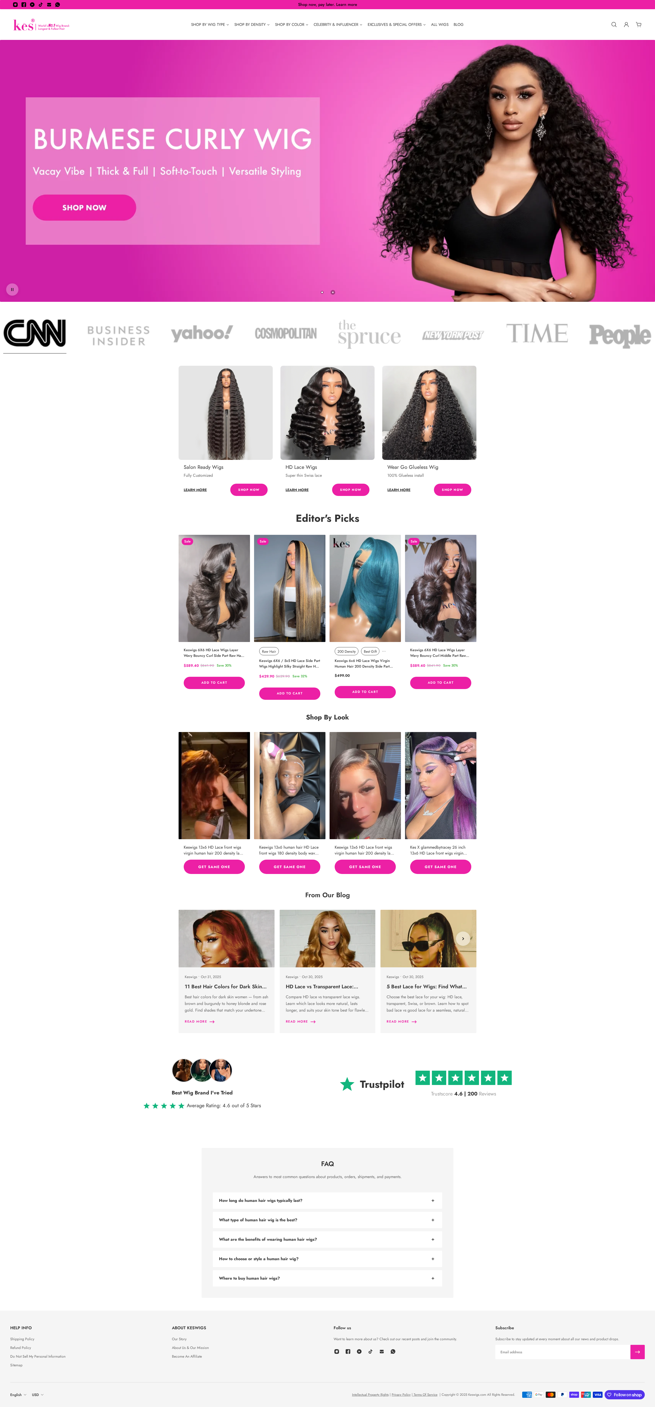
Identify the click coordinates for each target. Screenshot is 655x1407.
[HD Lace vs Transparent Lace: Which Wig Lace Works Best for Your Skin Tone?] (328, 971)
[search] (614, 24)
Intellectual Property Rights (370, 1394)
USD (35, 1394)
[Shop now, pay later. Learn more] (327, 4)
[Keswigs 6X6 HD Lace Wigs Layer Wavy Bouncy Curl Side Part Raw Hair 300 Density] (214, 588)
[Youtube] (32, 4)
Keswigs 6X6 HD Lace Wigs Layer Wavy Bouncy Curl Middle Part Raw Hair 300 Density (438, 652)
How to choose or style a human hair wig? (259, 1259)
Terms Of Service (425, 1394)
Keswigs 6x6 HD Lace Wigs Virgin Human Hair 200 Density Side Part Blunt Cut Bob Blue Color (362, 663)
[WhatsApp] (57, 4)
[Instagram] (15, 4)
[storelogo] (41, 25)
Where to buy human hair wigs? (249, 1278)
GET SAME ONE (214, 866)
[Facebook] (23, 4)
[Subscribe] (637, 1352)
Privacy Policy (401, 1394)
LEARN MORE (195, 489)
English (16, 1394)
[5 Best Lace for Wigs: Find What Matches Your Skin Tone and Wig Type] (428, 971)
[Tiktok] (40, 4)
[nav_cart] (638, 24)
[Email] (49, 4)
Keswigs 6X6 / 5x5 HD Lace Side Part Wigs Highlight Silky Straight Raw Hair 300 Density (289, 663)
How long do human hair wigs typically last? (260, 1200)
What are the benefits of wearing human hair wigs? (268, 1239)
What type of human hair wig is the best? (258, 1220)
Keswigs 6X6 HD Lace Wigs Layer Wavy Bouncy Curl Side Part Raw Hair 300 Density (213, 652)
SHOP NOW (249, 490)
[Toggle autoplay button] (12, 289)
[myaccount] (626, 24)
